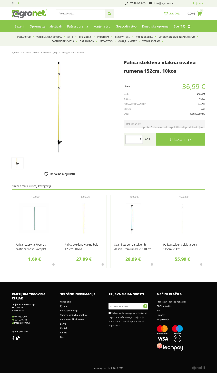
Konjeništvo (101, 26)
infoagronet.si (164, 3)
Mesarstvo (106, 41)
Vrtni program (151, 41)
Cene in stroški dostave (72, 319)
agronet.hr (17, 52)
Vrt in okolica (144, 36)
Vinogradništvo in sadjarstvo (177, 36)
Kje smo (64, 306)
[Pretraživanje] (109, 14)
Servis (63, 323)
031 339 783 (21, 319)
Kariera (63, 332)
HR (17, 3)
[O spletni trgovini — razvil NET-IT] (198, 368)
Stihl (70, 36)
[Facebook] (14, 338)
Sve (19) (180, 26)
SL (13, 3)
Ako (203, 108)
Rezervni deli (122, 36)
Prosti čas (103, 36)
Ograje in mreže (127, 41)
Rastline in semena (63, 41)
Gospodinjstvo (126, 26)
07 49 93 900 (137, 3)
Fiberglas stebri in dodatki (74, 52)
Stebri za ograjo (50, 52)
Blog (62, 337)
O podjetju (65, 301)
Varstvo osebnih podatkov (73, 314)
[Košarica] (194, 13)
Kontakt (64, 328)
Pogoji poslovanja (69, 310)
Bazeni (19, 26)
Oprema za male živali (46, 26)
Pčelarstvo (24, 36)
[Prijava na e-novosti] (145, 306)
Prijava (198, 3)
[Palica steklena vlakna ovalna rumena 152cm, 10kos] (59, 108)
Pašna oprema (77, 26)
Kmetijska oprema (155, 26)
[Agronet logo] (29, 14)
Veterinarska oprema (49, 36)
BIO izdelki (85, 36)
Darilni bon (87, 41)
